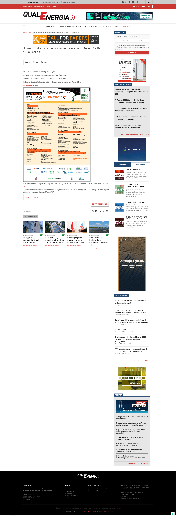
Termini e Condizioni (107, 511)
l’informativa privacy (137, 47)
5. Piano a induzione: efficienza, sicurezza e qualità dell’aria (128, 444)
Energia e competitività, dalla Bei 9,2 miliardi (32, 240)
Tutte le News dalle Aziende (135, 134)
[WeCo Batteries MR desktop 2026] (132, 70)
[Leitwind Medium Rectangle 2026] (132, 149)
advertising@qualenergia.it (100, 491)
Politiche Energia (64, 26)
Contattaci (51, 6)
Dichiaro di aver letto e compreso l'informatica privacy (132, 45)
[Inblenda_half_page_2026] (132, 264)
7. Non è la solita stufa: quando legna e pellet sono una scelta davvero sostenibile (131, 431)
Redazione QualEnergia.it (30, 245)
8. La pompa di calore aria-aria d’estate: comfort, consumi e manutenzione (131, 424)
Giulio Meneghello (94, 248)
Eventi (30, 32)
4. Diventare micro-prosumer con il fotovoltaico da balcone (130, 451)
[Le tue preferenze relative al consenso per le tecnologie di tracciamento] (173, 514)
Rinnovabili (50, 26)
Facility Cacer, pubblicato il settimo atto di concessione (54, 240)
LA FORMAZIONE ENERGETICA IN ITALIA (135, 185)
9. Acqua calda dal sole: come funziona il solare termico (132, 418)
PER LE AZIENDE (94, 485)
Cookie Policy (96, 511)
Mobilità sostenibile (110, 26)
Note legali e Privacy (85, 511)
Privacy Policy (4, 516)
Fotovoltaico (77, 26)
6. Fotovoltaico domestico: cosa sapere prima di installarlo (131, 438)
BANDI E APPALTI (133, 170)
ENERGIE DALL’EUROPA (135, 202)
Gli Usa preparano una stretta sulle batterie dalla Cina (75, 240)
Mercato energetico (93, 26)
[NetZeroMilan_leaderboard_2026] (119, 16)
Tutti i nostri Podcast (137, 463)
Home (25, 32)
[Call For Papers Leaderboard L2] (66, 39)
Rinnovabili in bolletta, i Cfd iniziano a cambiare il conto (99, 241)
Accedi (141, 2)
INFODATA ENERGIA (32, 2)
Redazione (27, 6)
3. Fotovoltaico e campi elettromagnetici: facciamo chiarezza (130, 457)
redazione (119, 508)
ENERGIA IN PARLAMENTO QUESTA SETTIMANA (136, 218)
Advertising (39, 6)
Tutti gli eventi (100, 204)
